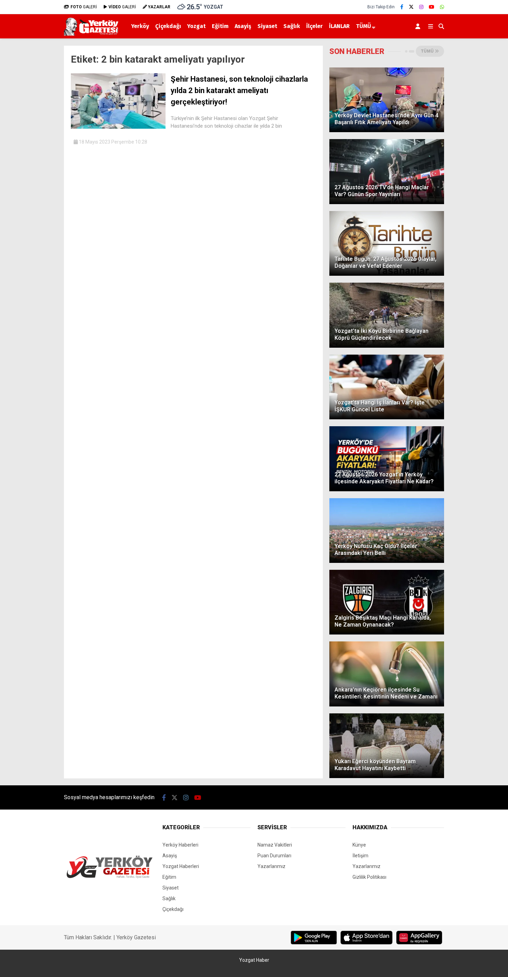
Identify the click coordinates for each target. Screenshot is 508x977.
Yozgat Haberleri (180, 866)
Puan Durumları (274, 855)
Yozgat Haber (254, 960)
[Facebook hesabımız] (401, 7)
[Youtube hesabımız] (431, 7)
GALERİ (83, 6)
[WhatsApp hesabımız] (442, 7)
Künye (359, 845)
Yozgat (196, 26)
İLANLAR (339, 26)
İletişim (360, 855)
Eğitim (220, 26)
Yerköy (140, 26)
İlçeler (314, 26)
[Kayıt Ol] (419, 26)
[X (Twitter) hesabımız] (411, 7)
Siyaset (267, 26)
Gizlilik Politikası (369, 877)
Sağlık (291, 26)
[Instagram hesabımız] (421, 7)
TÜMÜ (363, 26)
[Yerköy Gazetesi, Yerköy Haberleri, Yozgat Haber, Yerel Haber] (92, 34)
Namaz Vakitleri (274, 845)
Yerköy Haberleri (180, 845)
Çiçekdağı (168, 26)
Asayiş (243, 26)
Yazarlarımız (271, 866)
